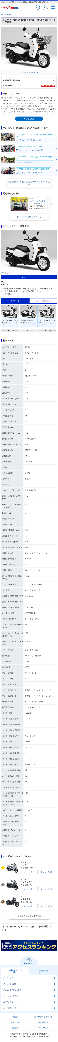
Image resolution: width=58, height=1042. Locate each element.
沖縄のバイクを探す (15, 971)
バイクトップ (8, 978)
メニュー (53, 9)
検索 (38, 9)
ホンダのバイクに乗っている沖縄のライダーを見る (29, 183)
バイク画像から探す (10, 1008)
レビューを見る (46, 872)
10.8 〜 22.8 (48, 85)
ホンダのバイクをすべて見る (29, 217)
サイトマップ (43, 1028)
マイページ (45, 9)
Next (51, 204)
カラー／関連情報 (43, 301)
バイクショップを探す (11, 996)
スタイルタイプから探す (12, 990)
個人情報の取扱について (43, 1017)
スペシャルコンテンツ (43, 971)
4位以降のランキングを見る (29, 916)
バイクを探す (29, 872)
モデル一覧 (15, 301)
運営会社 (15, 1028)
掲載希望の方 (43, 1022)
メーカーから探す (9, 984)
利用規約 (15, 1017)
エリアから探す (9, 1002)
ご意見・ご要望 (15, 1022)
